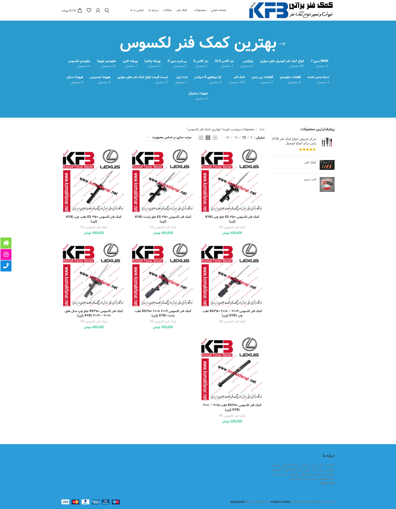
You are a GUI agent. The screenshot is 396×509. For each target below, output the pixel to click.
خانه (261, 129)
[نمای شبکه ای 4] (201, 138)
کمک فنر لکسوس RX (232, 321)
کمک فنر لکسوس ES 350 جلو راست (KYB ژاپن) (163, 219)
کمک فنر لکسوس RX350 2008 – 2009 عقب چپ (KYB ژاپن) (232, 313)
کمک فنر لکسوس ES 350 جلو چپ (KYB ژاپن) (232, 219)
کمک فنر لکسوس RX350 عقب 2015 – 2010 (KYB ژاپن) (232, 407)
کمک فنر (310, 162)
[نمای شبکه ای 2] (215, 138)
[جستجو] (106, 10)
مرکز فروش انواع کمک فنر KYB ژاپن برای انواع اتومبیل (294, 141)
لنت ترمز (310, 179)
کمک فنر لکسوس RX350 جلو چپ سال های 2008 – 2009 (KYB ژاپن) (94, 313)
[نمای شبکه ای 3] (208, 138)
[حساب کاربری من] (98, 10)
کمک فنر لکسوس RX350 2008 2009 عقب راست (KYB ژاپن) (163, 313)
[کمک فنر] (327, 165)
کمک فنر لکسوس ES (232, 227)
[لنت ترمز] (327, 184)
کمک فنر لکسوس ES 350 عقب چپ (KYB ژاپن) (93, 219)
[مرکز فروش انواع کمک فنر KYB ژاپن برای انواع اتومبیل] (327, 145)
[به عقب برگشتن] (282, 43)
